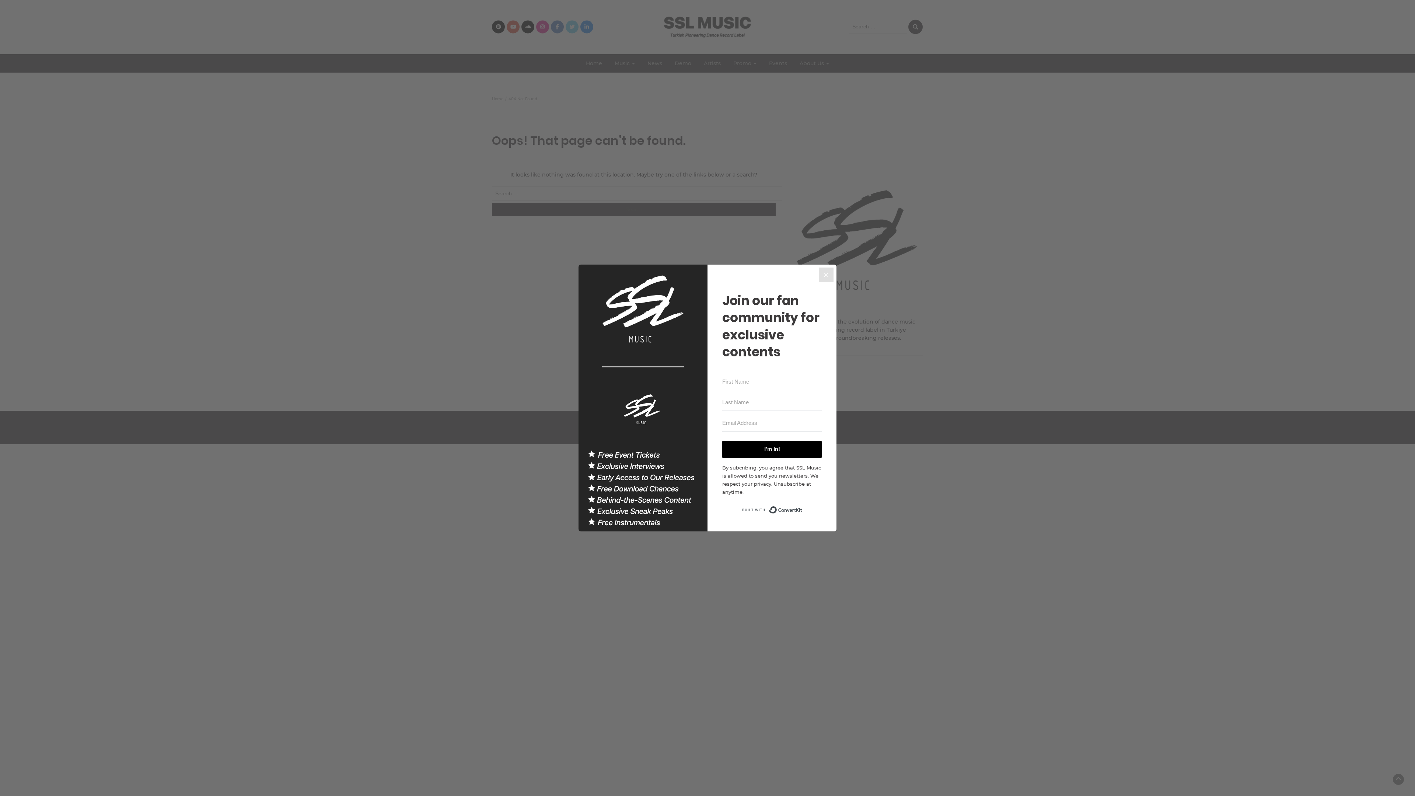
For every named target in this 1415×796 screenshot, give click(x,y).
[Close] (826, 275)
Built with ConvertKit (802, 508)
